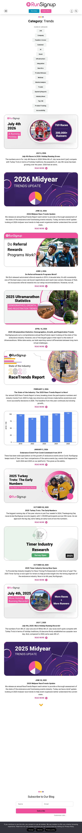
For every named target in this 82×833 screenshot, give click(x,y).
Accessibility (40, 110)
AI (40, 49)
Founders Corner (40, 40)
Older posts (41, 705)
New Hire (41, 68)
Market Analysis (40, 82)
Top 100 (40, 101)
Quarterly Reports (40, 91)
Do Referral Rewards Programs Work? (41, 274)
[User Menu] (71, 11)
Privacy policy (50, 830)
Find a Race (34, 11)
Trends (40, 87)
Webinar (40, 77)
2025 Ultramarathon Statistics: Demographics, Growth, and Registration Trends (41, 332)
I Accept (31, 830)
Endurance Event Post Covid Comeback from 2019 (41, 453)
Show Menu (6, 11)
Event (40, 54)
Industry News (40, 96)
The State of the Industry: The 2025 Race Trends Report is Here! (41, 392)
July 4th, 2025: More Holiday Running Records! (41, 626)
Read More (40, 168)
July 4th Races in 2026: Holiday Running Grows (41, 156)
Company (41, 35)
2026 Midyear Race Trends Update (41, 214)
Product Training (40, 106)
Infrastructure (40, 59)
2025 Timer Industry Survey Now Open (41, 568)
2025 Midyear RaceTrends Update (41, 683)
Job (40, 31)
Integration (40, 63)
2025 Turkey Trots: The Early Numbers (41, 510)
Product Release (40, 73)
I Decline (40, 830)
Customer (40, 45)
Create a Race (46, 11)
